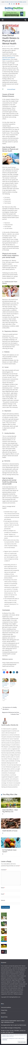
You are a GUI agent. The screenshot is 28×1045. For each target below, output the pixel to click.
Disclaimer (3, 1013)
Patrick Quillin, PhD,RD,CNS (10, 46)
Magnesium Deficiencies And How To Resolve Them (10, 713)
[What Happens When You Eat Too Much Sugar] (5, 691)
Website (3, 900)
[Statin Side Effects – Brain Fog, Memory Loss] (11, 798)
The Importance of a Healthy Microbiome (10, 708)
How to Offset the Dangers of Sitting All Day (11, 1027)
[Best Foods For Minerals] (13, 680)
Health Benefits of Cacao (9, 831)
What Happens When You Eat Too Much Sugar (5, 695)
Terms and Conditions (6, 1007)
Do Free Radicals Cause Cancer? (9, 851)
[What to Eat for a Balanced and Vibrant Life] (5, 680)
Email (3, 894)
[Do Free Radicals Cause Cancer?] (11, 838)
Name (3, 887)
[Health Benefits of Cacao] (11, 819)
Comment (4, 869)
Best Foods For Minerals (12, 683)
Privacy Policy (4, 1010)
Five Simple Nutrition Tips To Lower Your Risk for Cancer (13, 1025)
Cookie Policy (4, 1039)
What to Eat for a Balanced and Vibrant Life (5, 684)
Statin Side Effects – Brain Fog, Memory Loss (10, 810)
